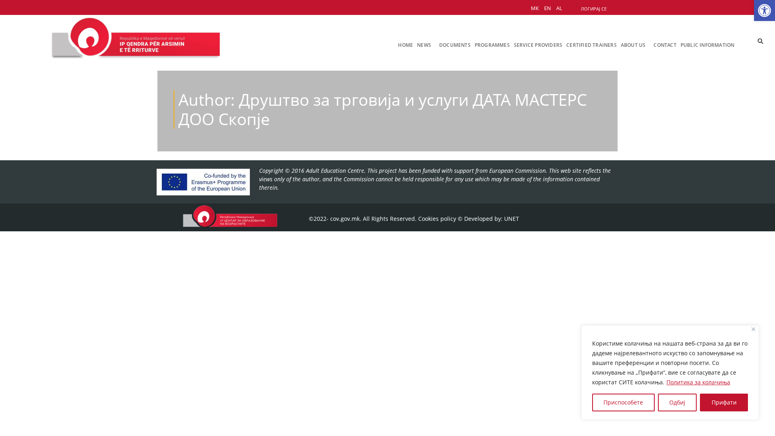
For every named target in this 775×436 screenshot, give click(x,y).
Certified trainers (591, 45)
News (424, 45)
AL (559, 8)
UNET (511, 218)
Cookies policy (437, 218)
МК (535, 8)
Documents (455, 45)
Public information (708, 45)
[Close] (753, 329)
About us (633, 45)
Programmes (492, 45)
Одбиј (677, 402)
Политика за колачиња (698, 382)
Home (405, 45)
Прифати (724, 402)
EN (547, 8)
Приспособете (623, 402)
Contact (665, 45)
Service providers (538, 45)
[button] (764, 10)
